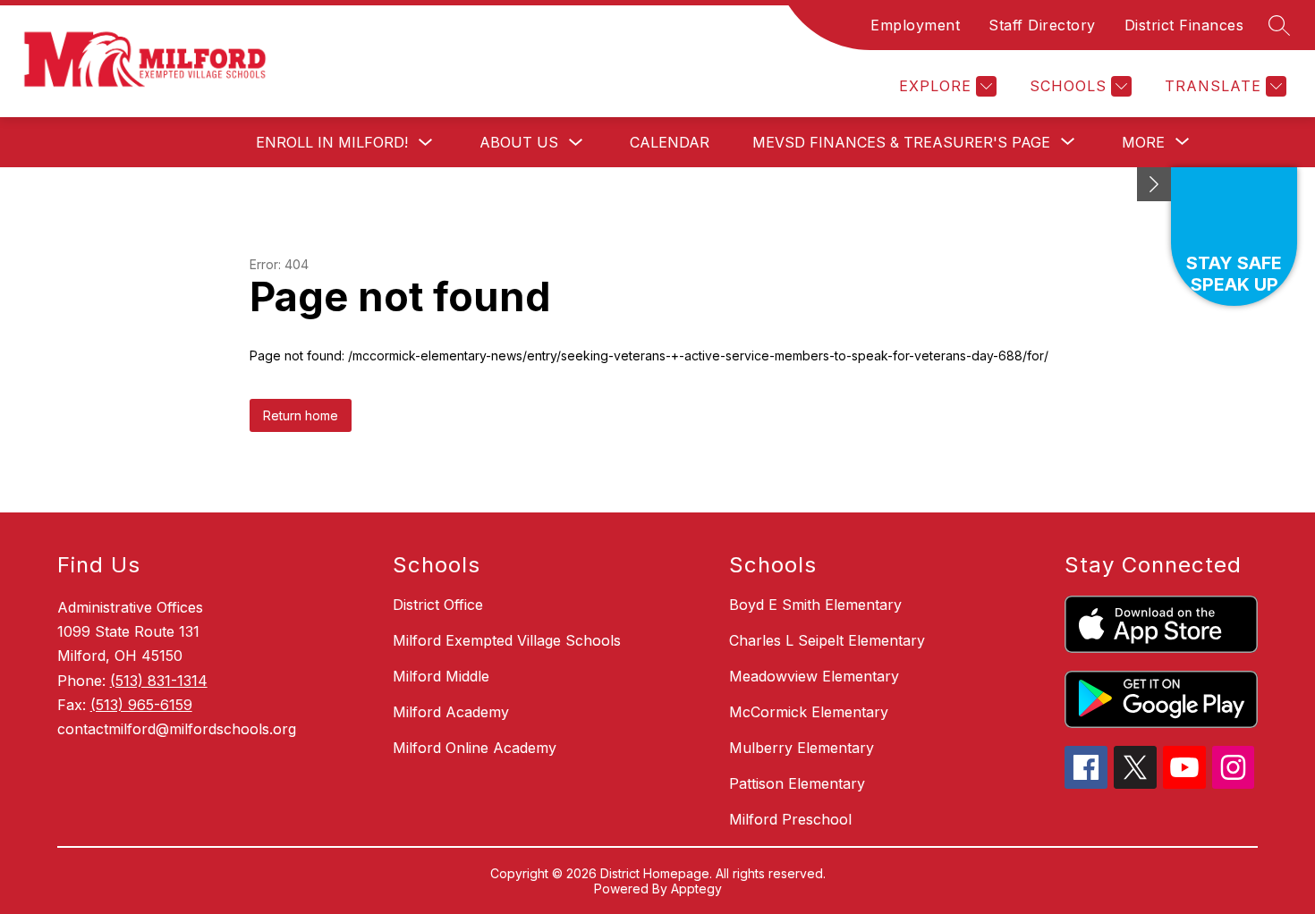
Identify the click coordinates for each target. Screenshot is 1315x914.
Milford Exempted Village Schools (507, 640)
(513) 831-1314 (159, 681)
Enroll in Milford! (332, 142)
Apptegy (696, 888)
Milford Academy (451, 712)
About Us (518, 142)
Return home (300, 415)
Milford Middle (441, 676)
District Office (438, 605)
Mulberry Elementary (801, 748)
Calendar (669, 142)
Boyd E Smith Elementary (815, 605)
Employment (915, 25)
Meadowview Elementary (814, 676)
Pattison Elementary (797, 783)
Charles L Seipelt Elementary (827, 640)
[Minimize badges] (1154, 184)
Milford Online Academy (474, 748)
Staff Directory (1042, 25)
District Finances (1184, 25)
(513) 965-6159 (141, 705)
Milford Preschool (790, 819)
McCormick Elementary (808, 712)
